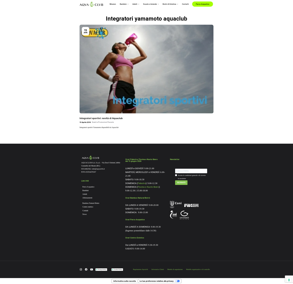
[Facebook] (86, 269)
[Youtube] (91, 269)
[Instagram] (81, 269)
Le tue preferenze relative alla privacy (157, 281)
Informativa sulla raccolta (124, 281)
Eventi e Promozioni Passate (103, 122)
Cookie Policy (118, 269)
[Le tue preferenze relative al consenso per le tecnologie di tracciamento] (289, 280)
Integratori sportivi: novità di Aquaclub (101, 118)
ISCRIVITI (181, 183)
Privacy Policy (102, 269)
